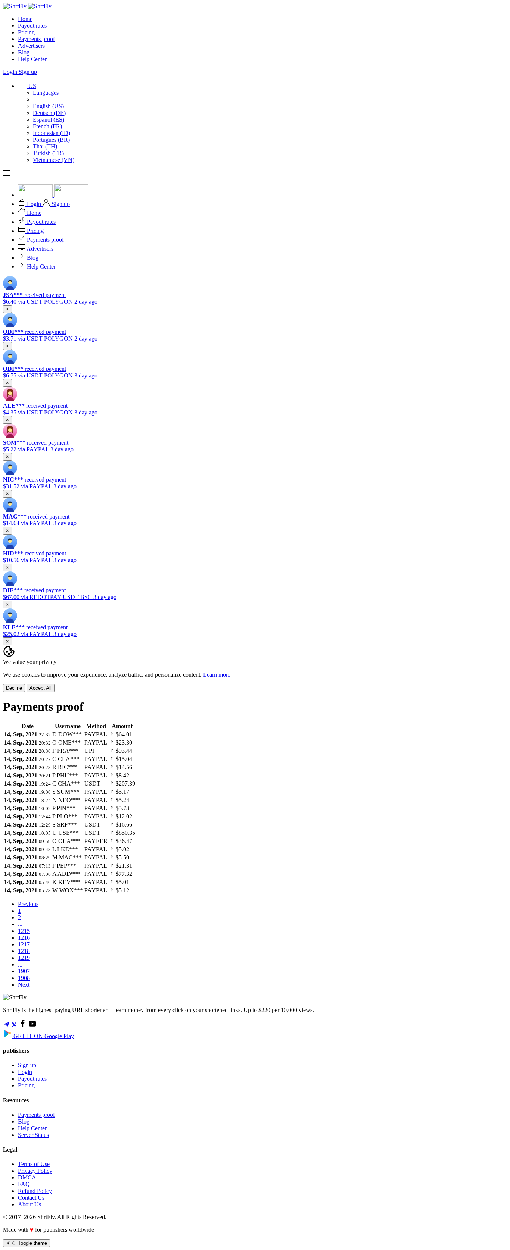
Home (25, 19)
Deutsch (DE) (49, 113)
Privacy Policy (35, 1171)
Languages (46, 93)
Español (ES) (48, 119)
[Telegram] (6, 1025)
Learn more (216, 674)
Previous (28, 904)
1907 (24, 971)
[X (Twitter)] (14, 1025)
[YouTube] (32, 1025)
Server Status (33, 1135)
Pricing (26, 32)
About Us (29, 1204)
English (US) (48, 106)
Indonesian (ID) (51, 133)
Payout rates (32, 25)
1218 (24, 951)
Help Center (32, 59)
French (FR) (47, 126)
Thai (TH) (45, 146)
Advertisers (31, 46)
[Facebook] (23, 1025)
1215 (24, 931)
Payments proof (36, 39)
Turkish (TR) (48, 153)
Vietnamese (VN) (53, 160)
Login (11, 72)
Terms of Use (34, 1164)
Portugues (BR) (51, 140)
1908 (24, 978)
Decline (14, 688)
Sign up (28, 72)
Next (23, 984)
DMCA (27, 1177)
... (20, 924)
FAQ (24, 1184)
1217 (24, 944)
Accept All (40, 688)
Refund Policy (35, 1191)
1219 (24, 958)
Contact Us (31, 1197)
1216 (24, 937)
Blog (23, 52)
